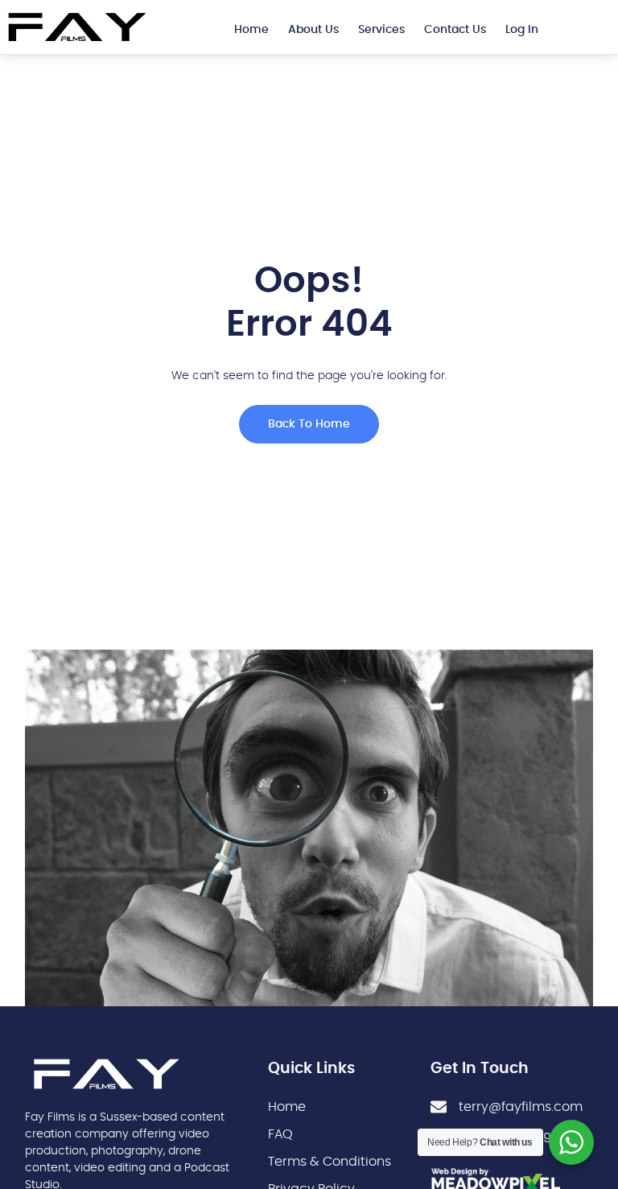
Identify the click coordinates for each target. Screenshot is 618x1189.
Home (251, 29)
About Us (313, 29)
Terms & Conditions (329, 1161)
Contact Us (455, 29)
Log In (521, 29)
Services (381, 29)
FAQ (280, 1134)
